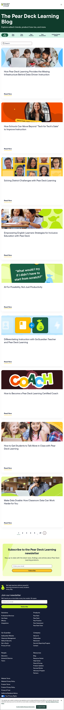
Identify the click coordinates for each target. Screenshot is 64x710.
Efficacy (3, 621)
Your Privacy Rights (11, 696)
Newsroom (36, 641)
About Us (36, 636)
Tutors (3, 661)
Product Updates (38, 666)
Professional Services (7, 616)
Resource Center (38, 658)
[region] (32, 704)
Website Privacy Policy (8, 681)
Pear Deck (36, 618)
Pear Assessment (38, 623)
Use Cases (4, 618)
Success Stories (38, 668)
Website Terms (5, 678)
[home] (6, 4)
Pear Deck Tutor (38, 626)
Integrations (4, 623)
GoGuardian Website (7, 636)
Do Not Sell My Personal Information (25, 707)
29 (40, 533)
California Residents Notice (9, 693)
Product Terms (5, 684)
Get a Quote (5, 643)
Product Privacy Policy (8, 687)
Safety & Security (6, 641)
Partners (35, 673)
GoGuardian (37, 638)
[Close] (61, 700)
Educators (4, 656)
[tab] (4, 35)
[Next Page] (44, 533)
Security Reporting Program (41, 643)
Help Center (37, 661)
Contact (35, 646)
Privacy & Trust (5, 646)
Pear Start (36, 616)
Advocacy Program (39, 671)
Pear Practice (37, 621)
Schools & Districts (6, 658)
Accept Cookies (41, 707)
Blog (34, 656)
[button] (61, 5)
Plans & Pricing (37, 663)
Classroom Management (8, 638)
